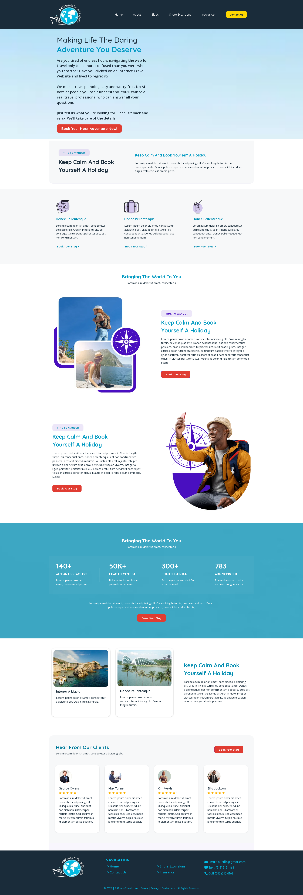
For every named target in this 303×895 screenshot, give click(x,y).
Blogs (155, 14)
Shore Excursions (180, 14)
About (137, 14)
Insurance (208, 14)
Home (119, 14)
